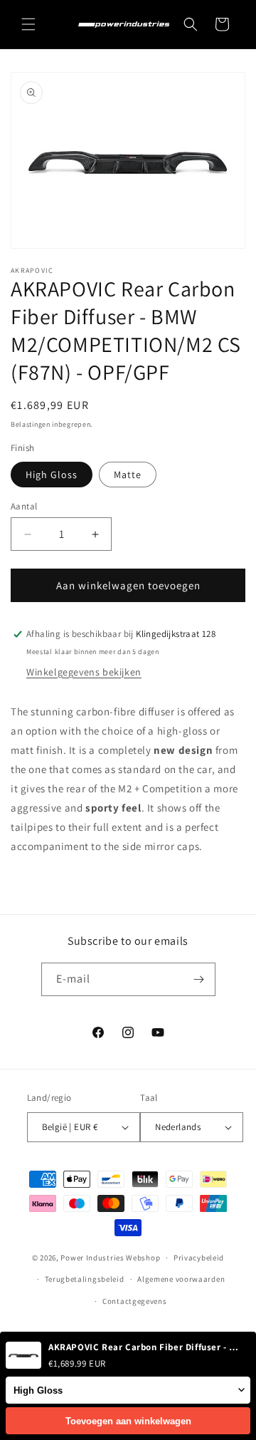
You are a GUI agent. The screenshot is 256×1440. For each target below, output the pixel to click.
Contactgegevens (134, 1301)
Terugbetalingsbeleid (84, 1279)
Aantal (24, 506)
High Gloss (52, 474)
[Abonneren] (199, 979)
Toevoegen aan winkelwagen (128, 1421)
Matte (128, 474)
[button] (28, 24)
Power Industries (92, 1258)
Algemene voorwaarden (181, 1279)
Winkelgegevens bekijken (84, 671)
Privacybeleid (199, 1258)
